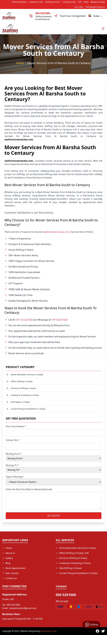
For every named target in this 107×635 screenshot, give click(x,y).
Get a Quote (12, 573)
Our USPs (79, 7)
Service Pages (66, 578)
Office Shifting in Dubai (22, 381)
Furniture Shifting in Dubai (23, 388)
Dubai (96, 15)
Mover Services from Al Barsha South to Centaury (59, 63)
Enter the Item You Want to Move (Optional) (29, 489)
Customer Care (36, 2)
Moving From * (14, 453)
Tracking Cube (69, 2)
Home (20, 63)
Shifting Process (52, 2)
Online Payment (19, 2)
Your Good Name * (16, 426)
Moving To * (12, 465)
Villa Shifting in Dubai (70, 568)
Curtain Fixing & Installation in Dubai (28, 408)
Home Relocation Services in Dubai (27, 374)
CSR (80, 2)
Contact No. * (13, 440)
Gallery (9, 558)
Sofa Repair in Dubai (20, 402)
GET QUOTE (53, 515)
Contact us (11, 578)
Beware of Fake (98, 2)
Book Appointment (15, 568)
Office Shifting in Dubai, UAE (74, 553)
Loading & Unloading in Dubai (25, 395)
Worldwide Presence (95, 7)
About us (10, 553)
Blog (8, 563)
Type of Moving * (15, 476)
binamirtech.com (49, 631)
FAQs (86, 2)
